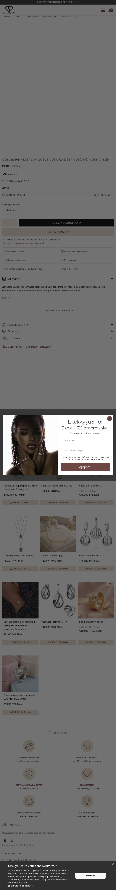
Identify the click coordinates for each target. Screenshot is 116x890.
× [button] (112, 864)
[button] (40, 886)
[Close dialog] (109, 418)
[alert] (58, 875)
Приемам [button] (90, 875)
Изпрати (85, 467)
